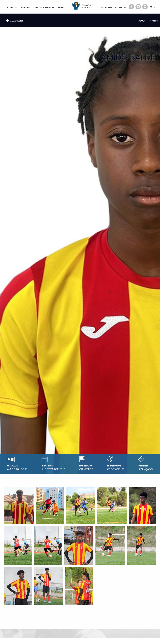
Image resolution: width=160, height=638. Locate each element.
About (142, 21)
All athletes (16, 21)
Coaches (26, 7)
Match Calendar (45, 7)
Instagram (138, 6)
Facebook (131, 6)
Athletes (12, 7)
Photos (154, 21)
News (61, 7)
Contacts (121, 7)
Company (106, 7)
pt (151, 7)
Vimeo (145, 6)
